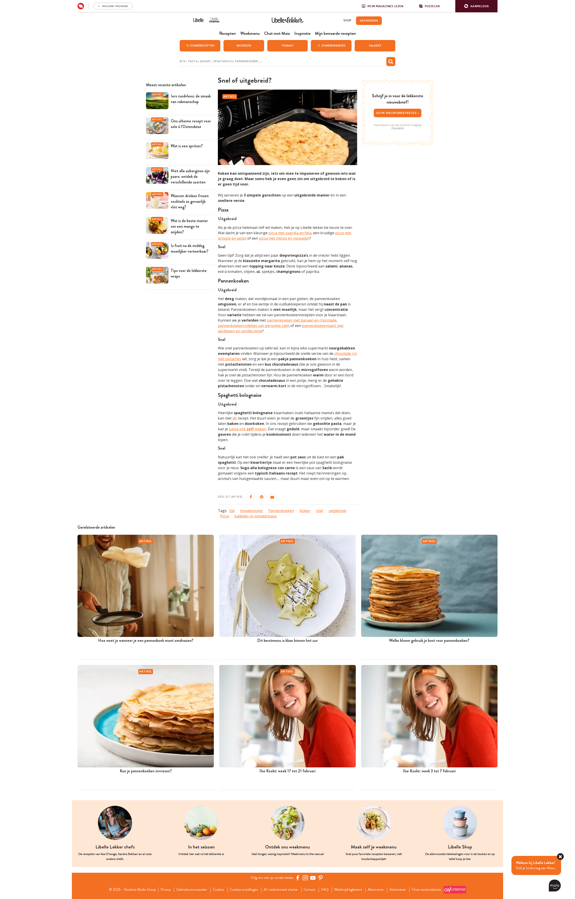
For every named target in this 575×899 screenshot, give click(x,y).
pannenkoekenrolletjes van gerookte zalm (254, 325)
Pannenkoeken (281, 510)
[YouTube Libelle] (313, 877)
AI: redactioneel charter (281, 889)
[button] (476, 6)
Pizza (224, 516)
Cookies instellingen (244, 889)
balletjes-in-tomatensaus (255, 516)
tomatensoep (251, 510)
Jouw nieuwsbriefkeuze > (398, 113)
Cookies (218, 889)
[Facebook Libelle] (297, 877)
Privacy (166, 889)
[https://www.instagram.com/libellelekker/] (305, 877)
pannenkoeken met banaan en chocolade (301, 320)
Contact (310, 889)
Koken (305, 510)
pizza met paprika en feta (289, 232)
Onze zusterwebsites (426, 889)
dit (234, 418)
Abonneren (376, 889)
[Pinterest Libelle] (320, 877)
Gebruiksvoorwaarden (191, 889)
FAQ (325, 889)
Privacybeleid (397, 128)
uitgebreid (337, 510)
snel (319, 510)
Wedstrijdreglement (348, 889)
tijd (231, 510)
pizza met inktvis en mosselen (284, 238)
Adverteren (397, 889)
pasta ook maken (247, 428)
